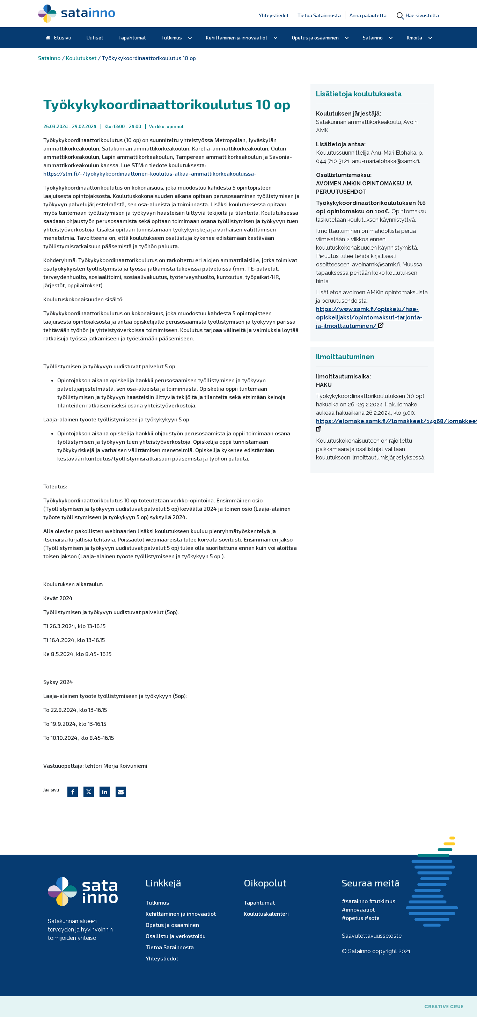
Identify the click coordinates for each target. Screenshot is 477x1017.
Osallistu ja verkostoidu (176, 936)
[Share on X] (88, 792)
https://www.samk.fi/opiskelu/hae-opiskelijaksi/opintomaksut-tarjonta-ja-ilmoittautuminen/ (369, 317)
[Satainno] (76, 13)
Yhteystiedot (274, 15)
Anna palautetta (368, 15)
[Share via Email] (121, 792)
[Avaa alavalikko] (190, 37)
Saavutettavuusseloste (372, 936)
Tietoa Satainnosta (319, 15)
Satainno (373, 37)
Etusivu (62, 37)
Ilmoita (414, 37)
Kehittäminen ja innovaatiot (236, 37)
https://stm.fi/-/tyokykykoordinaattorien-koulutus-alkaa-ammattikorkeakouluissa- (149, 173)
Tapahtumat (132, 37)
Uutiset (95, 37)
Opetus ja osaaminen (315, 37)
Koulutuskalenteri (266, 913)
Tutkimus (171, 37)
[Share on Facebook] (72, 792)
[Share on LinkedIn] (105, 792)
